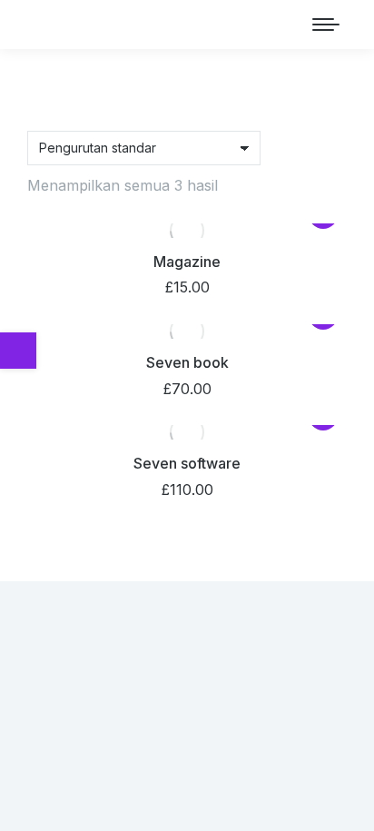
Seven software (187, 463)
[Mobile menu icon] (326, 24)
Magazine (187, 261)
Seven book (187, 362)
